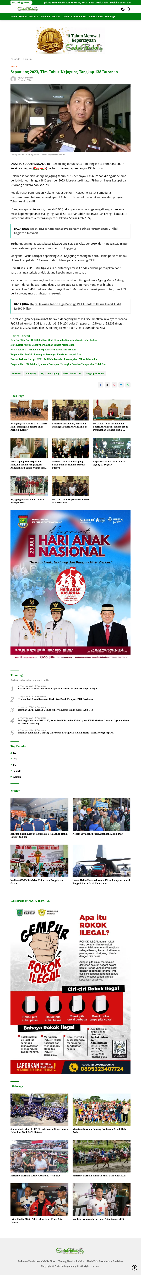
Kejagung (31, 373)
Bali (15, 753)
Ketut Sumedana (72, 373)
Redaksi (80, 1261)
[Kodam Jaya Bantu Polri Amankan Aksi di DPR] (102, 814)
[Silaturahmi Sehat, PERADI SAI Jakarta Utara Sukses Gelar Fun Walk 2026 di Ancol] (39, 1110)
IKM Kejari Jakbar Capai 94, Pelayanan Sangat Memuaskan (42, 345)
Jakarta (17, 771)
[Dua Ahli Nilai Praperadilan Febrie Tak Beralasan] (70, 486)
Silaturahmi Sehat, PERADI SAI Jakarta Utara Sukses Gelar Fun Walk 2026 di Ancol (39, 1131)
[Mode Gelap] (123, 9)
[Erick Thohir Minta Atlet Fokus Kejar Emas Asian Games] (39, 1199)
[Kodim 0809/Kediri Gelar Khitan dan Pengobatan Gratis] (39, 861)
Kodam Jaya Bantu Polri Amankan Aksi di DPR (98, 834)
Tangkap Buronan (94, 373)
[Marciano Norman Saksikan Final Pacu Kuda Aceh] (102, 1156)
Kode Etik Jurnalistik (98, 1261)
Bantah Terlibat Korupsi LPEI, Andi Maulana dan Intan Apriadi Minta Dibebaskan (54, 359)
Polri (15, 765)
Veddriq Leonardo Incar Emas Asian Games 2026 (98, 1219)
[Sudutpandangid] (27, 9)
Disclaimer (118, 1261)
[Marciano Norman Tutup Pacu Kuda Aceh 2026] (39, 1156)
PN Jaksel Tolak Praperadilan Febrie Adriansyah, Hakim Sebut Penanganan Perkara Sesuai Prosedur (110, 427)
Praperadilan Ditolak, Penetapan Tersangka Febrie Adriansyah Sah (45, 354)
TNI (15, 759)
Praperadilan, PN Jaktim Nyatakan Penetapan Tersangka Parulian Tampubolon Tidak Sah (58, 364)
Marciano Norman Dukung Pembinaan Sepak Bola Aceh (99, 1131)
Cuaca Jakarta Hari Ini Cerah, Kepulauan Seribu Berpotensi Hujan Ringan (57, 688)
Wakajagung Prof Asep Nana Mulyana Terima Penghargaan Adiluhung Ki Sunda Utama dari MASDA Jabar (27, 465)
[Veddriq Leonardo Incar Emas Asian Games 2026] (102, 1199)
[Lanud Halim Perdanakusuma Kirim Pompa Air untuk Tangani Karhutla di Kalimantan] (102, 861)
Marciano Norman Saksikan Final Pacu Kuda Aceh (99, 1175)
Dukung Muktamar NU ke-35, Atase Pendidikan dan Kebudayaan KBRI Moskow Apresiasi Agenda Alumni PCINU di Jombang (74, 722)
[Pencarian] (129, 9)
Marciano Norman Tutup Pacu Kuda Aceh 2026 (35, 1175)
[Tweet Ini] (107, 385)
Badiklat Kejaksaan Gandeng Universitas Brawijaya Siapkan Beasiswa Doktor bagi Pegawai (66, 732)
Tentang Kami (65, 1261)
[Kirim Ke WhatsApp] (128, 385)
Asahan (17, 777)
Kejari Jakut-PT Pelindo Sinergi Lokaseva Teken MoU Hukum (43, 349)
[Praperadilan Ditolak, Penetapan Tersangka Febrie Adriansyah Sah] (70, 410)
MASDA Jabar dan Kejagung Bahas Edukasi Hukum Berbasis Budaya (68, 464)
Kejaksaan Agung (49, 373)
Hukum (14, 66)
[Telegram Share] (121, 385)
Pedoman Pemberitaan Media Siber (36, 1261)
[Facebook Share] (100, 385)
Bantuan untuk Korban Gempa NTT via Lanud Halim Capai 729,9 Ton (55, 710)
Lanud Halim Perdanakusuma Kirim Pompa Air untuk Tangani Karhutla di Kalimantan (102, 882)
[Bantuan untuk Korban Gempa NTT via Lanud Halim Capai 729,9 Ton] (39, 814)
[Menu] (12, 9)
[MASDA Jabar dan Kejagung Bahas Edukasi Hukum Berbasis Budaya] (70, 448)
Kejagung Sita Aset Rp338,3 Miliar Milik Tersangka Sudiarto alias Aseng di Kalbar (53, 340)
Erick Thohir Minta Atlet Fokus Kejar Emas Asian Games (36, 1220)
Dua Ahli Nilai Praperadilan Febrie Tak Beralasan (70, 501)
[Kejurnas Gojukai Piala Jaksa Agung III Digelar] (112, 448)
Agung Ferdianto (25, 77)
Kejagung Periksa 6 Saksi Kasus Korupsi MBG (27, 501)
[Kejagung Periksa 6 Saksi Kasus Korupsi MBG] (29, 486)
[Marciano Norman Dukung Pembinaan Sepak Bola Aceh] (102, 1110)
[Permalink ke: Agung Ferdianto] (13, 78)
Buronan (16, 373)
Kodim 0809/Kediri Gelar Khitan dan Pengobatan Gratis (36, 882)
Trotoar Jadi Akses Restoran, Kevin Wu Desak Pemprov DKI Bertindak (55, 699)
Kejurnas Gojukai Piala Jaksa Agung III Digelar (109, 463)
